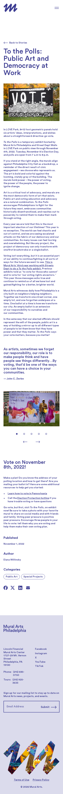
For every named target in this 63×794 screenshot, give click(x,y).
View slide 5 (46, 433)
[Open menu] (56, 8)
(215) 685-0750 (18, 673)
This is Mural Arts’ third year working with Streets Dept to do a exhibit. (29, 265)
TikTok (39, 666)
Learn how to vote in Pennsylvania (27, 493)
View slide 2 (24, 433)
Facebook (41, 649)
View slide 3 (31, 433)
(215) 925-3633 (18, 681)
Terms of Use (21, 780)
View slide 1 (16, 433)
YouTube (40, 662)
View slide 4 (38, 433)
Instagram (41, 653)
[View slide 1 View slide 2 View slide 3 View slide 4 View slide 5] (31, 416)
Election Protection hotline (33, 498)
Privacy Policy (41, 780)
